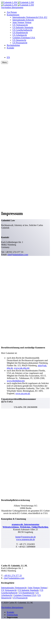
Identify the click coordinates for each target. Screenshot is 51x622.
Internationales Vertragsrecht (13, 587)
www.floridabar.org (15, 381)
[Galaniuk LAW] (17, 3)
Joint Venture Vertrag (37, 587)
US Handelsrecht (26, 593)
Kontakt (10, 612)
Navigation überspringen (12, 7)
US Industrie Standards (28, 590)
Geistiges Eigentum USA (25, 595)
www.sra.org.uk (22, 393)
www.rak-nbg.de (21, 368)
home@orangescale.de (25, 537)
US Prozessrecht (20, 598)
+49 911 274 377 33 (13, 575)
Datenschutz (12, 615)
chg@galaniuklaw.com (18, 254)
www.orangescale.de (25, 539)
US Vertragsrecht (8, 590)
